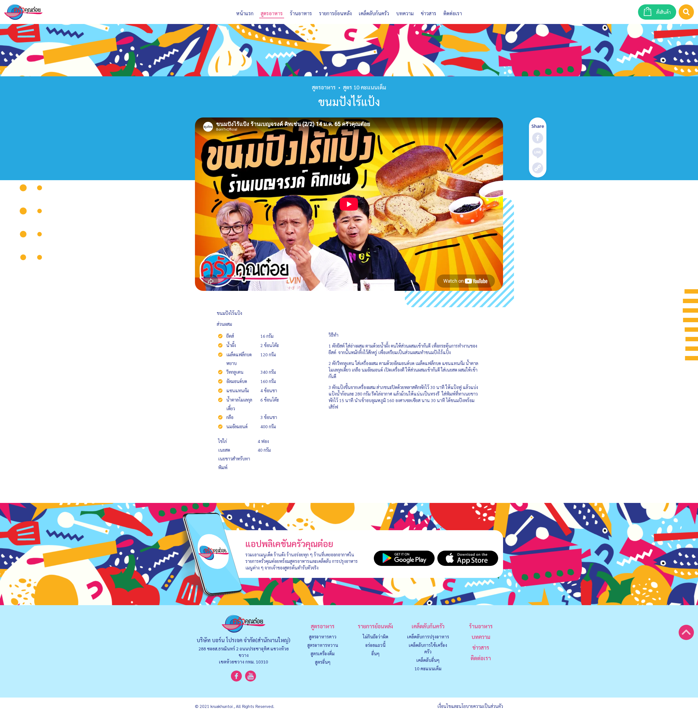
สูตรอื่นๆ (322, 662)
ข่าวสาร (428, 13)
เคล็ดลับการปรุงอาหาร (428, 636)
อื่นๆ (375, 653)
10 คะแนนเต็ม (427, 668)
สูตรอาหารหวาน (322, 645)
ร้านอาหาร (301, 13)
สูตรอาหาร (324, 87)
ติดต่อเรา (481, 658)
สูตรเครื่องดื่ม (323, 653)
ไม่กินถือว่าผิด (375, 636)
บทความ (405, 13)
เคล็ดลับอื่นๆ (428, 660)
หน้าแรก (245, 13)
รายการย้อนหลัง (375, 626)
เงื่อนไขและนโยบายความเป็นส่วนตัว (470, 706)
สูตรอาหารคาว (322, 636)
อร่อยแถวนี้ (375, 645)
